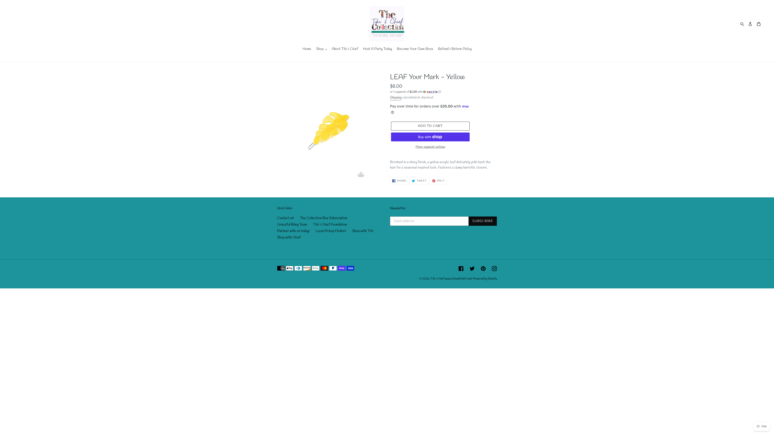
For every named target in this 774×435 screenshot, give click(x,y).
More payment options (430, 147)
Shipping (396, 97)
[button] (415, 92)
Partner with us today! (293, 231)
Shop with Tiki (362, 231)
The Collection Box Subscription (323, 218)
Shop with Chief (289, 237)
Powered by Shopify (485, 279)
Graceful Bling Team (292, 224)
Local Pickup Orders (331, 231)
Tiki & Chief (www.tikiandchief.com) (451, 279)
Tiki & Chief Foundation (330, 224)
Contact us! (285, 218)
